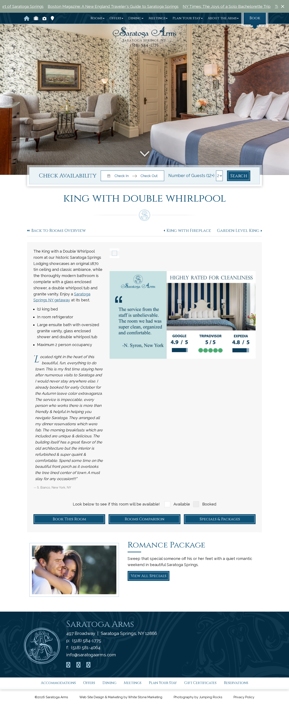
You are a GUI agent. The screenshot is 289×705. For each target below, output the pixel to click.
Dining (134, 18)
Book (254, 18)
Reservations (236, 682)
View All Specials (148, 576)
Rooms (96, 18)
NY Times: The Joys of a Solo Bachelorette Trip (194, 6)
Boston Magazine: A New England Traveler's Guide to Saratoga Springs (81, 6)
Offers (115, 18)
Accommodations (58, 682)
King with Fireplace (189, 230)
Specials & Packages (220, 519)
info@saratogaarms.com (91, 654)
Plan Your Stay (187, 18)
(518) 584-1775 (144, 45)
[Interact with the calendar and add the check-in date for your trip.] (108, 175)
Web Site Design (91, 697)
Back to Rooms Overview (58, 230)
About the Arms (222, 18)
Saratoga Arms (100, 624)
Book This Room (69, 519)
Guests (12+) (202, 175)
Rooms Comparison (144, 519)
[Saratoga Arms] (144, 32)
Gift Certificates (200, 682)
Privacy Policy (244, 697)
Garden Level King (238, 230)
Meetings (157, 18)
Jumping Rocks (210, 697)
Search (238, 176)
